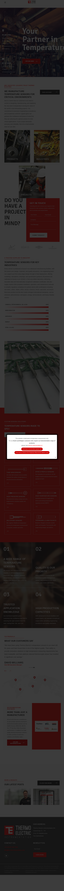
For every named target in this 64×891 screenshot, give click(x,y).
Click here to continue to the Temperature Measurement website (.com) (32, 452)
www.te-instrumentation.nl (35, 445)
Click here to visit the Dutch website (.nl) (32, 449)
